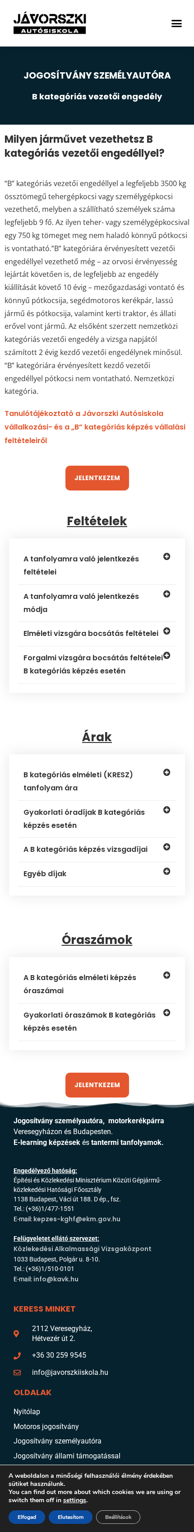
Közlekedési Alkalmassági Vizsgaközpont (83, 1248)
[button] (176, 23)
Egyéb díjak (44, 874)
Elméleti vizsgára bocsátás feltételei (90, 633)
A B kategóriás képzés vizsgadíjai (85, 849)
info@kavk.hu (56, 1279)
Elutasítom (70, 1517)
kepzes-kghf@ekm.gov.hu (76, 1219)
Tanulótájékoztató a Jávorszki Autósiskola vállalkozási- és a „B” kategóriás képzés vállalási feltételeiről (95, 427)
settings (74, 1500)
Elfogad (27, 1517)
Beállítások (118, 1517)
